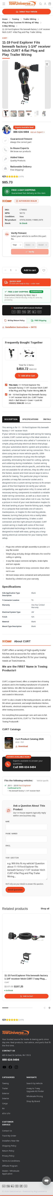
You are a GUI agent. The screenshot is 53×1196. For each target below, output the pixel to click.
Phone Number (11, 833)
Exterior (5, 1093)
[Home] (22, 4)
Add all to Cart (28, 375)
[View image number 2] (13, 113)
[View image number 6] (44, 113)
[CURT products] (7, 201)
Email (8, 846)
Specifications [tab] (30, 419)
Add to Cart (28, 996)
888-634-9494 (21, 132)
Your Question (12, 858)
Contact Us (7, 1130)
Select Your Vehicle (28, 11)
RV (3, 1108)
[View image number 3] (21, 113)
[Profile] (45, 4)
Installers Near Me (10, 1140)
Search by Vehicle (34, 1083)
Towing (5, 1083)
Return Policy (8, 1150)
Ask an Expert (36, 132)
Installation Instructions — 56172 (20, 327)
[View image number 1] (6, 113)
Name (8, 821)
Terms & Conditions (11, 1161)
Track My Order (9, 1135)
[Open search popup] (40, 4)
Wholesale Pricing (34, 1096)
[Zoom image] (47, 64)
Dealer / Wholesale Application (10, 1172)
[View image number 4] (29, 113)
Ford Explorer (25, 785)
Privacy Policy (8, 1155)
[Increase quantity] (16, 270)
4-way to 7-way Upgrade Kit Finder (35, 1090)
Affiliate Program (10, 1166)
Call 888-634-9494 (24, 767)
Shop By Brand (33, 1101)
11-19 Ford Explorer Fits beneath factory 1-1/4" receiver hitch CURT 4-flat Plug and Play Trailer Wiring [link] (26, 30)
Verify (31, 251)
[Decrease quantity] (5, 270)
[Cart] (50, 4)
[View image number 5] (36, 113)
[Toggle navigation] (4, 4)
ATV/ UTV (6, 1113)
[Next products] (49, 1007)
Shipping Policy (9, 1145)
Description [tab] (11, 419)
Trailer (5, 1088)
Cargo (5, 1103)
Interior (5, 1098)
